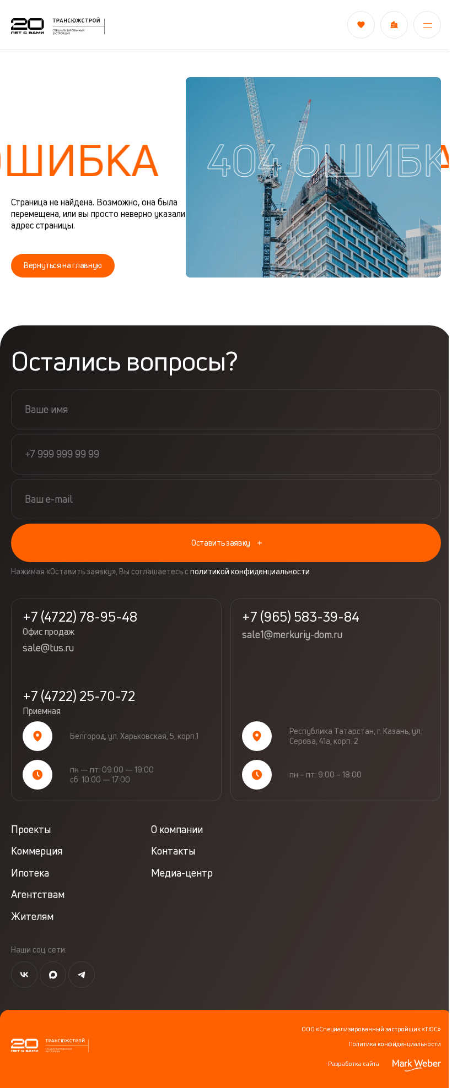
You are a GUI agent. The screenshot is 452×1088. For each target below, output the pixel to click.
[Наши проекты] (391, 25)
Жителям (32, 916)
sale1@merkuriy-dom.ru (292, 635)
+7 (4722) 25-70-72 (79, 702)
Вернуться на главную (63, 265)
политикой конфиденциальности (250, 571)
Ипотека (30, 873)
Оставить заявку (220, 542)
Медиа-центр (182, 873)
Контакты (173, 851)
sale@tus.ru (48, 648)
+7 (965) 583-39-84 (300, 616)
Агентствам (37, 894)
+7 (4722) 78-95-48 (80, 623)
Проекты (31, 829)
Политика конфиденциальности (394, 1044)
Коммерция (36, 851)
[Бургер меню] (424, 25)
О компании (177, 829)
